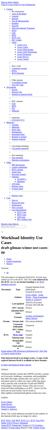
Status (8, 259)
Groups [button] (9, 9)
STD (14, 120)
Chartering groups (19, 68)
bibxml (34, 318)
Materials (15, 127)
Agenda (15, 125)
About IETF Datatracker (11, 425)
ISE (13, 108)
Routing (15, 23)
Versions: (5, 268)
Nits (42, 351)
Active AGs (22, 45)
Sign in (15, 200)
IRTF (14, 35)
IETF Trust (35, 420)
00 (7, 273)
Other (14, 42)
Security (15, 26)
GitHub (36, 428)
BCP (18, 120)
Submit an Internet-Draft (22, 94)
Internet (15, 18)
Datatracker (30, 4)
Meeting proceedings (20, 160)
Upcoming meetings (20, 148)
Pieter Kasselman (40, 297)
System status (17, 189)
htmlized (39, 316)
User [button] (8, 198)
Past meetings (17, 158)
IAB (13, 33)
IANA (9, 423)
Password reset (18, 203)
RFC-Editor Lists (24, 219)
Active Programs (24, 54)
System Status (14, 428)
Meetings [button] (10, 122)
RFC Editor (17, 40)
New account (17, 207)
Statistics (15, 177)
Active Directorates (25, 49)
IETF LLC (16, 38)
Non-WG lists (17, 85)
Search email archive (12, 353)
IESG (14, 30)
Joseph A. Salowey (34, 299)
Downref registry (19, 174)
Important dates (18, 134)
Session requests (18, 139)
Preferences (16, 205)
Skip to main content (9, 2)
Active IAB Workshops (27, 52)
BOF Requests (18, 73)
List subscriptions (19, 210)
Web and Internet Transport (23, 28)
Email (42, 428)
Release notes (17, 186)
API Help (16, 184)
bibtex (28, 318)
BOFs (14, 71)
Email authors (7, 351)
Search (14, 89)
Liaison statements (19, 167)
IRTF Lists (21, 215)
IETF (3, 420)
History (9, 264)
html (30, 316)
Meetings (21, 181)
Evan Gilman (31, 295)
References (22, 351)
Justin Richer (6, 404)
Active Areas (22, 47)
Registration (17, 132)
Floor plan (16, 129)
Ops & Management (20, 21)
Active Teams (23, 59)
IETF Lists (21, 212)
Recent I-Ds (17, 92)
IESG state (18, 335)
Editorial (15, 111)
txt (27, 316)
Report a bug (17, 195)
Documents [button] (11, 87)
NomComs (16, 172)
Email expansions (13, 261)
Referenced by (33, 351)
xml (34, 316)
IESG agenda (17, 170)
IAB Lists (21, 217)
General (15, 16)
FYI (22, 120)
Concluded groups (19, 82)
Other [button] (8, 162)
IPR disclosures (18, 165)
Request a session (19, 137)
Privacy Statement (20, 423)
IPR (15, 351)
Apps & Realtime (19, 14)
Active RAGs (23, 57)
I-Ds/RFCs (21, 179)
